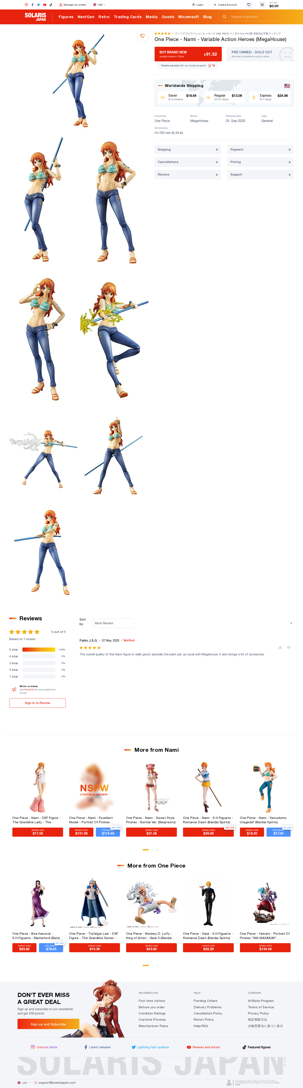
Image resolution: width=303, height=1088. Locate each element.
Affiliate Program (261, 1001)
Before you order (152, 1007)
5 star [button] (13, 649)
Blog (207, 16)
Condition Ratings (152, 1013)
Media (152, 16)
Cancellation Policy (208, 1013)
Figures (66, 16)
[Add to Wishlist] (142, 35)
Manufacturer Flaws (153, 1026)
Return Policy (204, 1019)
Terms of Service (261, 1007)
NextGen (86, 16)
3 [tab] (158, 851)
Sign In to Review (37, 703)
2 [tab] (154, 851)
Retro (104, 16)
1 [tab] (145, 851)
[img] (90, 648)
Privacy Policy (258, 1013)
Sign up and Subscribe (48, 1024)
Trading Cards (128, 16)
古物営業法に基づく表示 (265, 1026)
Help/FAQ (201, 1026)
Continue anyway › (94, 794)
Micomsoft (188, 16)
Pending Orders (205, 1001)
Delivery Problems (208, 1007)
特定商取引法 (257, 1019)
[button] (162, 33)
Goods (168, 16)
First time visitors (152, 1001)
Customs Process (152, 1019)
